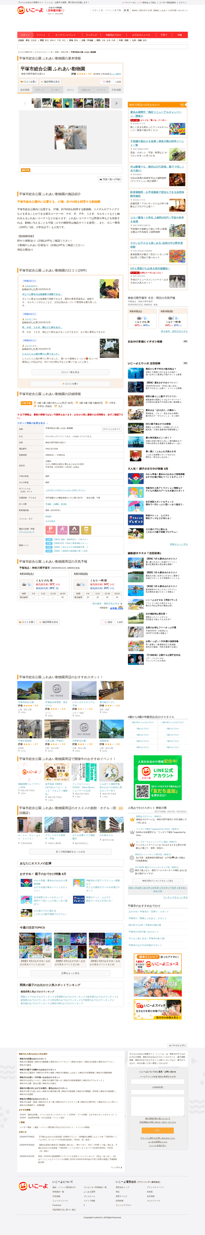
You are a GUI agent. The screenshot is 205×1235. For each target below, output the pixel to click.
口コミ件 (115, 74)
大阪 (103, 40)
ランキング (91, 35)
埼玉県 (164, 888)
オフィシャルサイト (111, 429)
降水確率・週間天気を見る (106, 603)
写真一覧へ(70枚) (112, 179)
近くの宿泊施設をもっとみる (70, 851)
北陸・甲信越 (87, 40)
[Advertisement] (70, 260)
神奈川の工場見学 (27, 1073)
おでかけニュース (141, 35)
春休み (135, 10)
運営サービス (121, 1196)
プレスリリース (153, 1201)
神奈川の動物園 (42, 1062)
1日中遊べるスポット (178, 10)
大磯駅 (56, 504)
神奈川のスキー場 (46, 1102)
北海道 (34, 40)
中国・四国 (123, 40)
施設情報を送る (52, 81)
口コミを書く (30, 81)
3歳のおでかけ (173, 728)
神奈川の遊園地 (26, 1062)
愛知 (76, 40)
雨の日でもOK (146, 10)
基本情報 (24, 90)
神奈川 (53, 40)
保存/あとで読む (149, 2)
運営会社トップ (122, 1187)
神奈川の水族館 (26, 1094)
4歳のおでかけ (142, 735)
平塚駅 (48, 504)
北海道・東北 (24, 40)
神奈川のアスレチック (92, 1080)
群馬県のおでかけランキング (35, 1000)
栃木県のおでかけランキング (101, 996)
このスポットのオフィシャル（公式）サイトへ (65, 490)
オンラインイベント (65, 35)
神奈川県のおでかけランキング (67, 1003)
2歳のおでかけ (142, 728)
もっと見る (115, 1167)
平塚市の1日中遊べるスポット (144, 931)
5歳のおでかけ (173, 735)
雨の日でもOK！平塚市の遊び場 (145, 925)
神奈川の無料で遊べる (52, 1080)
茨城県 (138, 888)
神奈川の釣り (77, 1062)
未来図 (150, 1192)
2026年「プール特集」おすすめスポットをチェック (91, 1115)
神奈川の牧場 (91, 1062)
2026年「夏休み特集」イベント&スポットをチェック (43, 1115)
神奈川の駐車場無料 (72, 1080)
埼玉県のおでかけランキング (66, 1000)
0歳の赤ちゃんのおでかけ (143, 722)
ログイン (183, 2)
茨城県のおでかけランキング (70, 996)
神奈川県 (157, 891)
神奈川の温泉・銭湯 (28, 1102)
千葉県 (173, 888)
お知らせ (85, 90)
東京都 (181, 888)
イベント (41, 35)
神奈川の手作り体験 (45, 1073)
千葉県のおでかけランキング (97, 1000)
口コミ (70, 90)
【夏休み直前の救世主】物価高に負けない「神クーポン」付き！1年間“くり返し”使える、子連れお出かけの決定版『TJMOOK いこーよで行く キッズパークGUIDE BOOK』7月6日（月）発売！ (77, 1148)
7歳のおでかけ (173, 741)
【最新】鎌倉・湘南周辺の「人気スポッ (70, 539)
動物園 (48, 516)
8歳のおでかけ (142, 747)
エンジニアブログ (123, 1205)
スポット (25, 35)
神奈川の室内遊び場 (51, 1091)
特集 (180, 35)
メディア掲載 (89, 1201)
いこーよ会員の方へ (157, 1145)
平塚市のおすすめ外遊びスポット (145, 945)
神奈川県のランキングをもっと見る (157, 881)
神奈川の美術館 (107, 1091)
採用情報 (119, 1201)
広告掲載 (56, 1196)
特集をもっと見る (179, 544)
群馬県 (155, 888)
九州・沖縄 (137, 40)
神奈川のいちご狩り (107, 1102)
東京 (47, 40)
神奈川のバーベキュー (60, 1062)
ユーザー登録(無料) (167, 2)
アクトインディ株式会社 (148, 1182)
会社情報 (151, 1196)
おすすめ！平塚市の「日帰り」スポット (149, 911)
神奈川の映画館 (68, 1091)
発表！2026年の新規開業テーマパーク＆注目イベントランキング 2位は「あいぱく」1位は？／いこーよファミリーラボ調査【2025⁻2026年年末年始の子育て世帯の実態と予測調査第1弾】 (77, 1159)
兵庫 (113, 40)
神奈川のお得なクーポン (30, 1080)
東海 (71, 40)
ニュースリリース (60, 1201)
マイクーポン (130, 2)
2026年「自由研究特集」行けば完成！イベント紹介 (42, 1118)
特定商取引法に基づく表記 (64, 1210)
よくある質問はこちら (157, 1142)
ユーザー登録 (25, 1127)
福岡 (145, 40)
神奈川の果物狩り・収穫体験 (32, 1105)
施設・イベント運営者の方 (64, 1187)
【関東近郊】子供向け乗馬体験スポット (70, 543)
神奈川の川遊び (49, 1083)
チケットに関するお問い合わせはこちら (157, 1138)
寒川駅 (64, 504)
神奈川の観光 (25, 1065)
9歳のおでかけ (173, 747)
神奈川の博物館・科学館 (87, 1091)
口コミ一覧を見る (70, 372)
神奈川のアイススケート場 (67, 1102)
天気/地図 (116, 90)
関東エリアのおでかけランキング (37, 996)
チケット (40, 90)
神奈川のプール (105, 1062)
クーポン (55, 90)
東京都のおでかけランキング (35, 1003)
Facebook (57, 1205)
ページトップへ (178, 1045)
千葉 (59, 40)
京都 (108, 40)
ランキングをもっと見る (175, 897)
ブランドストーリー (155, 1187)
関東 (42, 40)
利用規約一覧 (58, 1192)
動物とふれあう (161, 10)
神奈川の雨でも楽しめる (30, 1091)
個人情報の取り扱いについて (157, 1118)
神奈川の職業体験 (104, 1073)
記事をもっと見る (70, 973)
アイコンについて (26, 532)
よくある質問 (89, 1192)
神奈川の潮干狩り (89, 1102)
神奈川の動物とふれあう (66, 1073)
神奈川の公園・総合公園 (30, 1083)
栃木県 (147, 888)
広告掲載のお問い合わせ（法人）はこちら (157, 1122)
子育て (164, 35)
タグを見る (50, 521)
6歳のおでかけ (142, 741)
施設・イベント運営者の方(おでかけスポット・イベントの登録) (62, 1127)
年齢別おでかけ (113, 35)
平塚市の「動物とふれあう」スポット (148, 918)
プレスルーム (89, 1196)
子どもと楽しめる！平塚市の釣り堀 (146, 938)
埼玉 (64, 40)
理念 (118, 1192)
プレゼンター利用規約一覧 (95, 1187)
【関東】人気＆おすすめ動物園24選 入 (70, 547)
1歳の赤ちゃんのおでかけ (173, 722)
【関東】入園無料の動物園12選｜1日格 (70, 551)
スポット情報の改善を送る (31, 423)
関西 (98, 40)
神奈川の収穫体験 (87, 1073)
